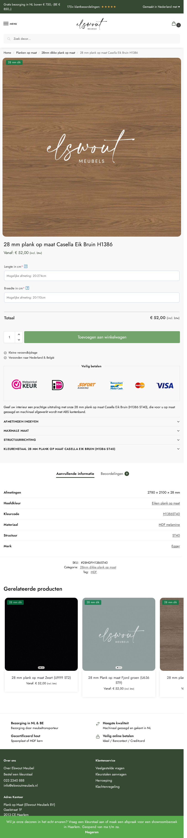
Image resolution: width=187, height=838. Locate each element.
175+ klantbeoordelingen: (92, 7)
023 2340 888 (14, 780)
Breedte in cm (21, 288)
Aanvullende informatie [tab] (75, 473)
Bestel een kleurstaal (18, 774)
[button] (174, 24)
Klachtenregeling (107, 786)
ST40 (176, 535)
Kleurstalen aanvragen (111, 774)
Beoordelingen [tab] (114, 473)
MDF (94, 572)
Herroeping (104, 780)
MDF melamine (169, 524)
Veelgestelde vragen (110, 768)
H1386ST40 (171, 513)
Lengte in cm (20, 266)
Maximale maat (16, 430)
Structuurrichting (20, 440)
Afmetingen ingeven (21, 421)
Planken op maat (26, 52)
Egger (175, 546)
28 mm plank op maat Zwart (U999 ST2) (41, 677)
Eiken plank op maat (166, 503)
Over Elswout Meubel (19, 768)
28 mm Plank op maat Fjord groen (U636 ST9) (118, 680)
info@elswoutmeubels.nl (21, 785)
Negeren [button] (92, 832)
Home (7, 52)
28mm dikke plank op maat (58, 52)
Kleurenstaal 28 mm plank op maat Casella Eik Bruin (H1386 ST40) (59, 449)
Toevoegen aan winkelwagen (102, 337)
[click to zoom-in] (92, 147)
